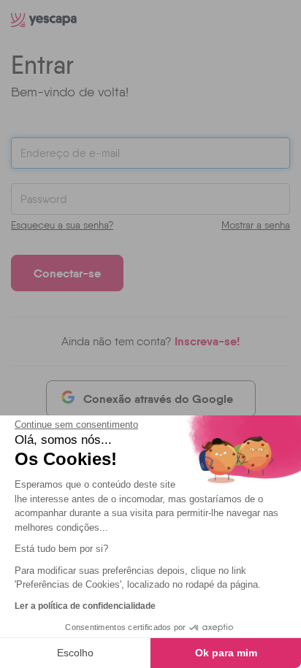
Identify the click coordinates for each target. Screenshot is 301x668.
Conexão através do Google (158, 398)
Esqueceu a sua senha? (62, 225)
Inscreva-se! (207, 341)
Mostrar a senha (255, 225)
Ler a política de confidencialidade (85, 606)
